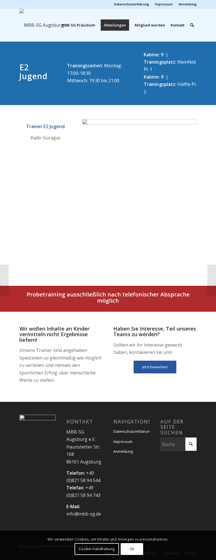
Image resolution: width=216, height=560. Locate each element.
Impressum (164, 4)
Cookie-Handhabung (97, 548)
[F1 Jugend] (211, 280)
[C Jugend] (4, 280)
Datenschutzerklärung (131, 4)
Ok (132, 548)
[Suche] (192, 25)
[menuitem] (131, 4)
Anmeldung (188, 4)
